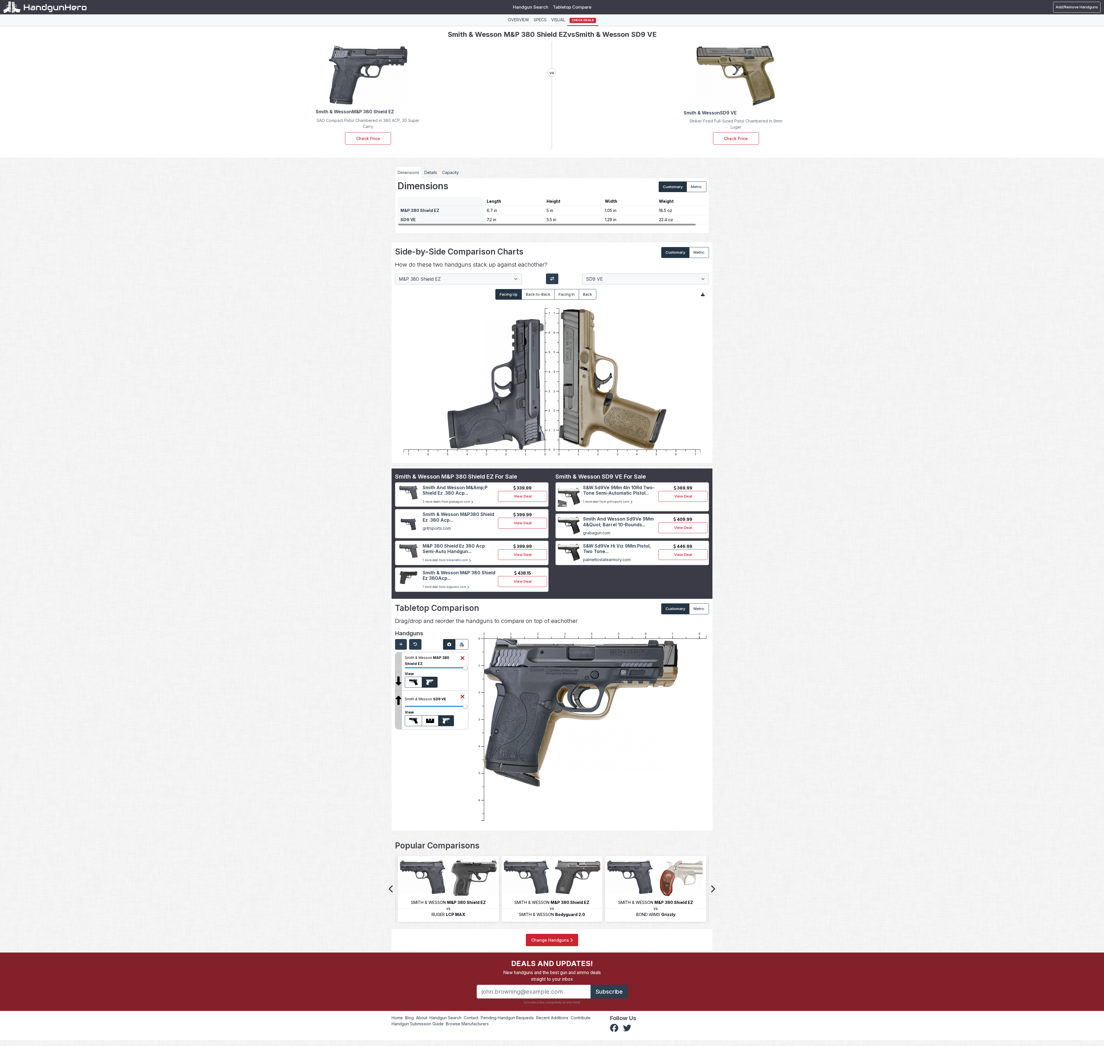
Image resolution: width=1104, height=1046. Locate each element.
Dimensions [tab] (408, 172)
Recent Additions (552, 1017)
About (421, 1017)
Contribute (581, 1017)
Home (397, 1017)
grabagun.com (596, 532)
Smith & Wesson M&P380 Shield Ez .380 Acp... (458, 517)
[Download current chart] (703, 294)
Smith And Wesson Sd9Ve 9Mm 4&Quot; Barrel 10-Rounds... (618, 521)
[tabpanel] (552, 203)
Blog (409, 1017)
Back (587, 294)
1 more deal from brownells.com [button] (446, 560)
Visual (558, 19)
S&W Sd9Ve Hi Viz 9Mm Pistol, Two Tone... (617, 548)
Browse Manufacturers (467, 1023)
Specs (540, 19)
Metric (696, 186)
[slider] (465, 668)
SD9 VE (408, 219)
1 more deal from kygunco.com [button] (445, 587)
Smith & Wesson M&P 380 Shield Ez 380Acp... (459, 575)
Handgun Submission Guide (418, 1023)
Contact (471, 1017)
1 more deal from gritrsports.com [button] (606, 502)
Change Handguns (550, 940)
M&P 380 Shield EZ (419, 210)
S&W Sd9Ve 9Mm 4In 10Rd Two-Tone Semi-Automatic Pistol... (619, 490)
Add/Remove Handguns (1077, 7)
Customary (673, 186)
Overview (518, 19)
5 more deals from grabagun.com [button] (447, 502)
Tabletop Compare (572, 7)
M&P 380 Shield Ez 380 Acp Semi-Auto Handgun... (454, 548)
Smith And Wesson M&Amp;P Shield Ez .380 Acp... (455, 490)
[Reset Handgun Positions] (415, 644)
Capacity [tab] (450, 172)
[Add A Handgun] (401, 644)
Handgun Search (530, 7)
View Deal (523, 496)
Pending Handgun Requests (507, 1017)
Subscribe (609, 991)
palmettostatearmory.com (606, 559)
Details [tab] (430, 172)
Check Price (368, 138)
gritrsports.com (437, 528)
